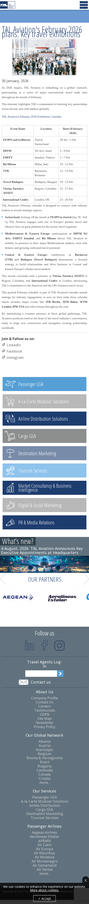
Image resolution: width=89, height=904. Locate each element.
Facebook (14, 351)
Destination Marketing (44, 814)
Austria (44, 746)
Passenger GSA (44, 797)
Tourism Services (45, 818)
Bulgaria (44, 766)
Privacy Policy (44, 727)
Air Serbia (44, 869)
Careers (44, 706)
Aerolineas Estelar (44, 837)
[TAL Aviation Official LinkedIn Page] (30, 645)
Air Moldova (44, 857)
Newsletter (45, 723)
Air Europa (44, 849)
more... (44, 783)
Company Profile (44, 698)
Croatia (45, 778)
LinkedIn (14, 345)
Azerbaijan (44, 750)
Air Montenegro (45, 861)
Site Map (44, 719)
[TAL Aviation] (7, 5)
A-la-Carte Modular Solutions (44, 801)
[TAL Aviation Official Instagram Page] (59, 645)
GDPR (44, 714)
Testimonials (44, 710)
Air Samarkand (44, 865)
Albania (44, 741)
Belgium (44, 754)
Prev (3, 579)
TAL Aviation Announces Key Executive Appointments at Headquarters (42, 550)
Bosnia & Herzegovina (45, 758)
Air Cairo (45, 845)
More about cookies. (44, 890)
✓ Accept (44, 898)
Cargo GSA (44, 810)
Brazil (44, 762)
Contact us (41, 682)
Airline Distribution (44, 805)
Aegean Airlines (44, 833)
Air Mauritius (44, 853)
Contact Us (44, 702)
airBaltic (44, 841)
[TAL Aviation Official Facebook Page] (45, 645)
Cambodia (45, 770)
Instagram (15, 358)
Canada (44, 774)
